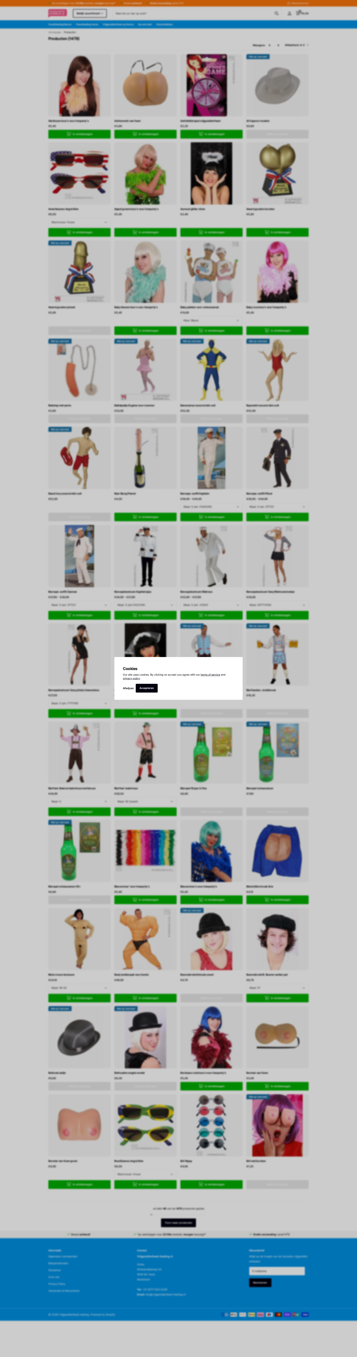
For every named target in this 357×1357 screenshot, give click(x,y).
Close (238, 661)
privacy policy (131, 678)
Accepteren (146, 688)
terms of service (210, 674)
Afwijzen (128, 688)
